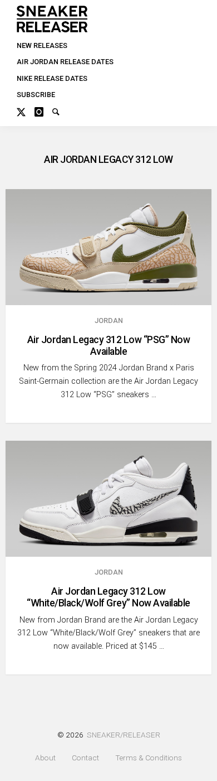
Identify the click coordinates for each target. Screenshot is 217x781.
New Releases (42, 45)
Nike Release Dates (52, 78)
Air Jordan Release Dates (65, 61)
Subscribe (36, 94)
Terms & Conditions (148, 758)
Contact (85, 758)
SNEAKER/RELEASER (123, 734)
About (45, 758)
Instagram (43, 110)
